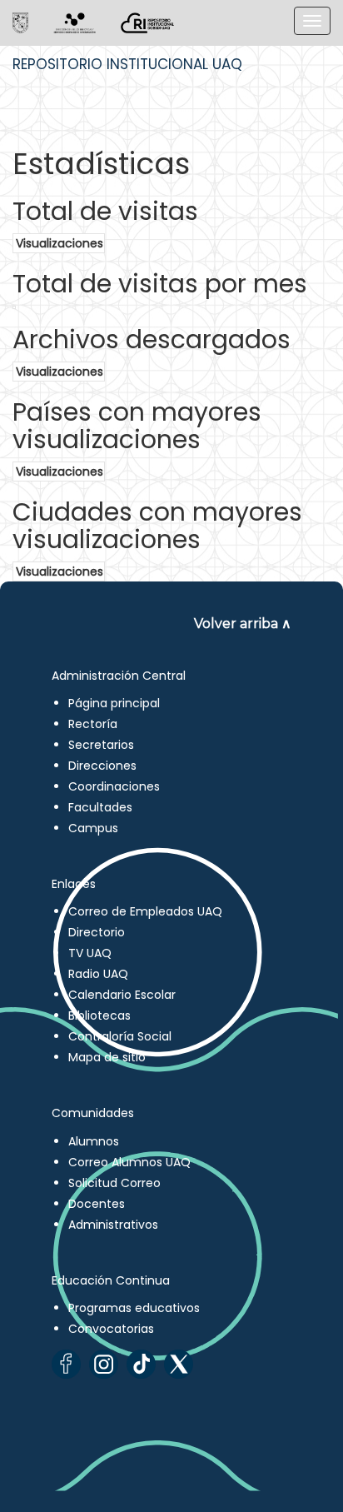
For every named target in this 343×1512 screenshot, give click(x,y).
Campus (93, 828)
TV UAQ (90, 953)
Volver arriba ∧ (242, 623)
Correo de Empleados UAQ (145, 911)
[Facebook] (66, 1364)
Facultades (100, 807)
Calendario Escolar (122, 994)
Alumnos (93, 1141)
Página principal (114, 703)
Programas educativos (134, 1308)
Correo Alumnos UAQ (129, 1162)
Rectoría (92, 724)
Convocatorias (111, 1328)
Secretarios (101, 744)
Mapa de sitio (107, 1057)
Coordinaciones (114, 786)
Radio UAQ (98, 974)
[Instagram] (103, 1364)
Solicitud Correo (114, 1183)
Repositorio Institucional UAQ (127, 64)
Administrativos (113, 1224)
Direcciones (102, 765)
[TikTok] (141, 1364)
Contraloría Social (120, 1036)
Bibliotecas (99, 1015)
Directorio (96, 932)
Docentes (96, 1203)
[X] (178, 1364)
